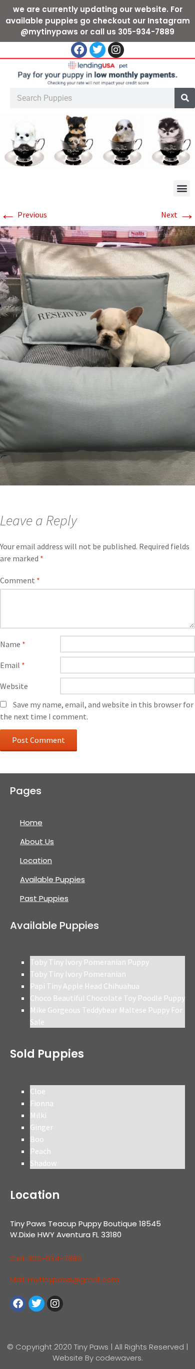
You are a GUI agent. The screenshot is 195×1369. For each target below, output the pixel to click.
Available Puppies (52, 879)
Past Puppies (44, 898)
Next (178, 215)
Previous (23, 215)
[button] (182, 188)
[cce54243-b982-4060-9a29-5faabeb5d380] (97, 355)
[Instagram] (116, 50)
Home (31, 822)
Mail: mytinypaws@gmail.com (64, 1279)
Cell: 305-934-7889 (46, 1258)
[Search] (184, 98)
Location (36, 860)
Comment (20, 580)
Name (13, 644)
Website (14, 686)
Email (12, 665)
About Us (37, 841)
